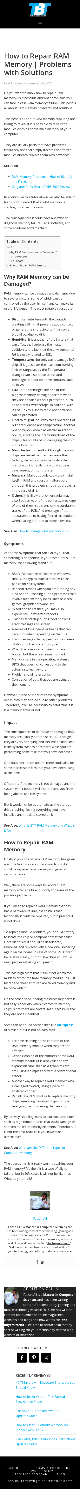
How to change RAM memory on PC (44, 531)
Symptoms (21, 256)
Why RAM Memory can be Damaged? (33, 252)
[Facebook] (37, 1262)
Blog (61, 1474)
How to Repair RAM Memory (27, 265)
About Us (17, 1468)
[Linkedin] (42, 1262)
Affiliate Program (31, 1474)
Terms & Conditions (53, 1468)
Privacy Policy (40, 1471)
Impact (19, 261)
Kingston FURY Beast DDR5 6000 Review (41, 187)
